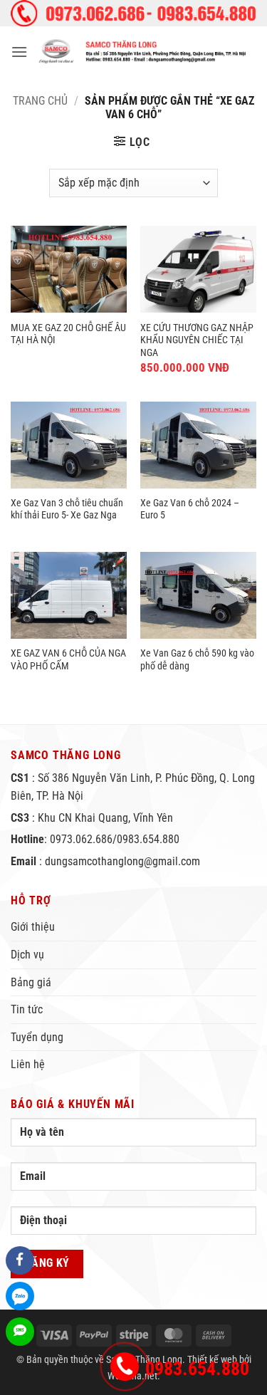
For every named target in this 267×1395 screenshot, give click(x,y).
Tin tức (27, 1009)
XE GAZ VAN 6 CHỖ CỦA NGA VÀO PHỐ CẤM (68, 659)
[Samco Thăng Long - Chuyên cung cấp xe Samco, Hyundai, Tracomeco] (142, 51)
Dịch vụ (27, 954)
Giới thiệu (33, 927)
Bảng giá (31, 982)
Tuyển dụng (37, 1037)
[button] (19, 51)
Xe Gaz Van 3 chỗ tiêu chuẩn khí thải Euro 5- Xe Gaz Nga (67, 509)
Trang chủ (40, 101)
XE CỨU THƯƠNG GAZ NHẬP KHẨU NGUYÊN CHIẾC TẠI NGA (196, 340)
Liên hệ (28, 1064)
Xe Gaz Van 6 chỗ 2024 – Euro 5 (189, 509)
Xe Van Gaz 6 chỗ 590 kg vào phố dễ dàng (197, 659)
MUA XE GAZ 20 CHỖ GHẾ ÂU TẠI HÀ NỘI (68, 334)
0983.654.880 (197, 1368)
